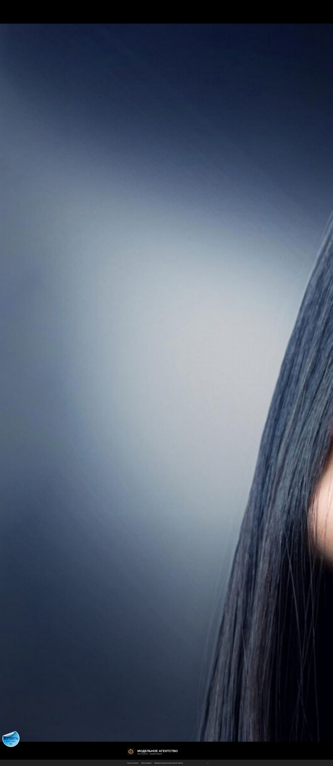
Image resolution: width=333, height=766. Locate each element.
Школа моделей (146, 763)
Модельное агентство (157, 750)
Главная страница (132, 763)
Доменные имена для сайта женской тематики (169, 763)
